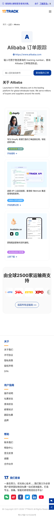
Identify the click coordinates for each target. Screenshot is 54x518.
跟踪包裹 (8, 414)
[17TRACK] (10, 11)
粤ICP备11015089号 (27, 515)
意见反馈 (8, 453)
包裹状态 (8, 398)
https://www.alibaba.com (28, 54)
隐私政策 (8, 360)
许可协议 (8, 355)
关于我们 (8, 349)
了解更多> (43, 3)
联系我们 (8, 442)
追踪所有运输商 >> (27, 304)
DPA (6, 371)
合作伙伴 (8, 464)
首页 (4, 25)
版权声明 (8, 365)
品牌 (10, 25)
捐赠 (6, 458)
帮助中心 (8, 447)
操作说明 (8, 393)
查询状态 (8, 404)
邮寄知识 (8, 409)
